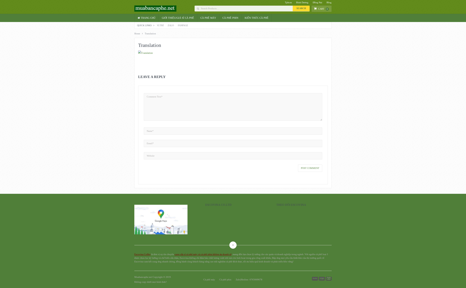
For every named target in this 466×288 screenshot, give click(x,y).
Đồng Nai (317, 2)
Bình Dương (302, 2)
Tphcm (288, 2)
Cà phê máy (208, 18)
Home (137, 33)
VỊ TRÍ (160, 25)
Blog (329, 2)
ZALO (171, 25)
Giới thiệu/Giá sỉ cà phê (178, 18)
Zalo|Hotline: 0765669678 (249, 279)
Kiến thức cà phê (256, 18)
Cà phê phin (230, 18)
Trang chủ (147, 18)
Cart (323, 8)
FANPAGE (183, 25)
